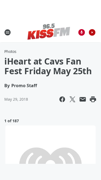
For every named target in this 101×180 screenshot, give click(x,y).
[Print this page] (93, 99)
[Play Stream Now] (92, 32)
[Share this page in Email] (82, 99)
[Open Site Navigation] (7, 32)
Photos (10, 51)
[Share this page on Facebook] (62, 99)
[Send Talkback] (81, 32)
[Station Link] (48, 32)
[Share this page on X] (72, 99)
